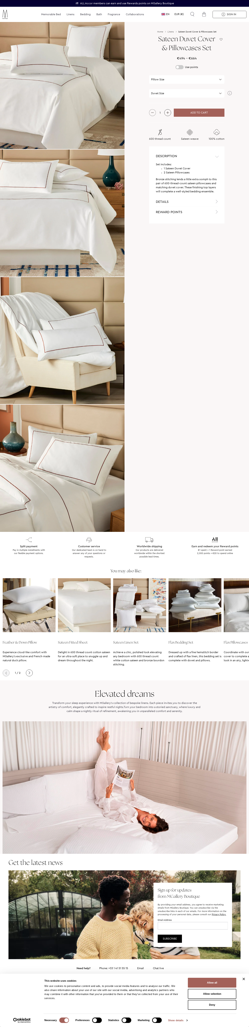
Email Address (165, 920)
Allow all (212, 982)
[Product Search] (192, 14)
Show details (175, 1020)
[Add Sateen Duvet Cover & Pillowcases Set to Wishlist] (221, 39)
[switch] (97, 1020)
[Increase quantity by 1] (167, 112)
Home (160, 31)
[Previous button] (6, 673)
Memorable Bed (51, 14)
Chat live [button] (158, 968)
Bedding (85, 14)
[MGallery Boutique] (13, 14)
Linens (70, 14)
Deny (212, 1004)
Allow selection (212, 993)
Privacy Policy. (219, 914)
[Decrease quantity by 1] (152, 112)
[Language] (165, 14)
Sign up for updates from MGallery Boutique (179, 893)
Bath (99, 14)
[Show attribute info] (229, 93)
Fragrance (114, 14)
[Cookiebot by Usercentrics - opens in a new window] (22, 1020)
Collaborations (135, 14)
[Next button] (29, 673)
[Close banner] (244, 979)
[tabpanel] (186, 179)
